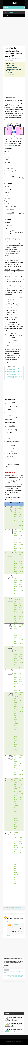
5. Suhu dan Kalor (10, 74)
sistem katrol (12, 908)
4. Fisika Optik (9, 73)
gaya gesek (18, 102)
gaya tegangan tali (16, 348)
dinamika (12, 907)
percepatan (18, 242)
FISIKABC (14, 2)
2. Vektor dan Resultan (11, 67)
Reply (8, 921)
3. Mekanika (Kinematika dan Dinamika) (13, 70)
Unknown (9, 917)
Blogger (21, 1041)
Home (5, 13)
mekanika (7, 908)
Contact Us (6, 1043)
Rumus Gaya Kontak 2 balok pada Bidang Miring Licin (15, 1030)
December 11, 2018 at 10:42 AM (17, 917)
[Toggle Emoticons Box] (4, 967)
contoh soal (12, 13)
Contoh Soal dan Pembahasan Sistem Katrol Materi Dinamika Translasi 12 (13, 971)
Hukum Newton (8, 145)
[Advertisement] (14, 31)
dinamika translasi (17, 907)
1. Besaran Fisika (10, 65)
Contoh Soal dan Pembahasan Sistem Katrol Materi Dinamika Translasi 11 (13, 977)
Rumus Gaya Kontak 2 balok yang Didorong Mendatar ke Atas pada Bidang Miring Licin (14, 376)
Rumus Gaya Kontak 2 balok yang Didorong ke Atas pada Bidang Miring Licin (15, 1025)
